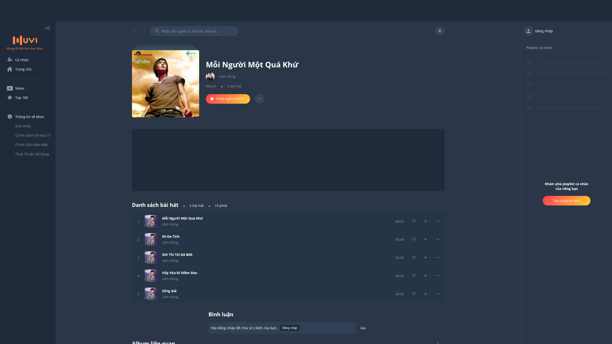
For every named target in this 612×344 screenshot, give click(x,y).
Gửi (363, 328)
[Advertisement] (306, 11)
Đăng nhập (289, 328)
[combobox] (194, 31)
